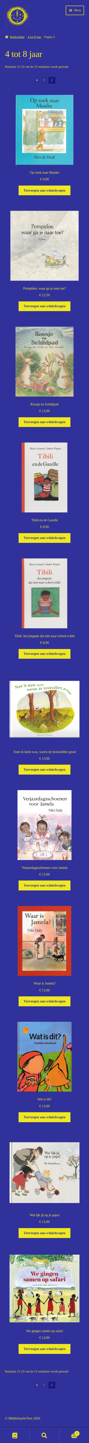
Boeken (15, 1435)
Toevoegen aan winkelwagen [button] (44, 190)
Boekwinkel (17, 37)
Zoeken (44, 1435)
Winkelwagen (68, 1432)
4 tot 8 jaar (34, 37)
